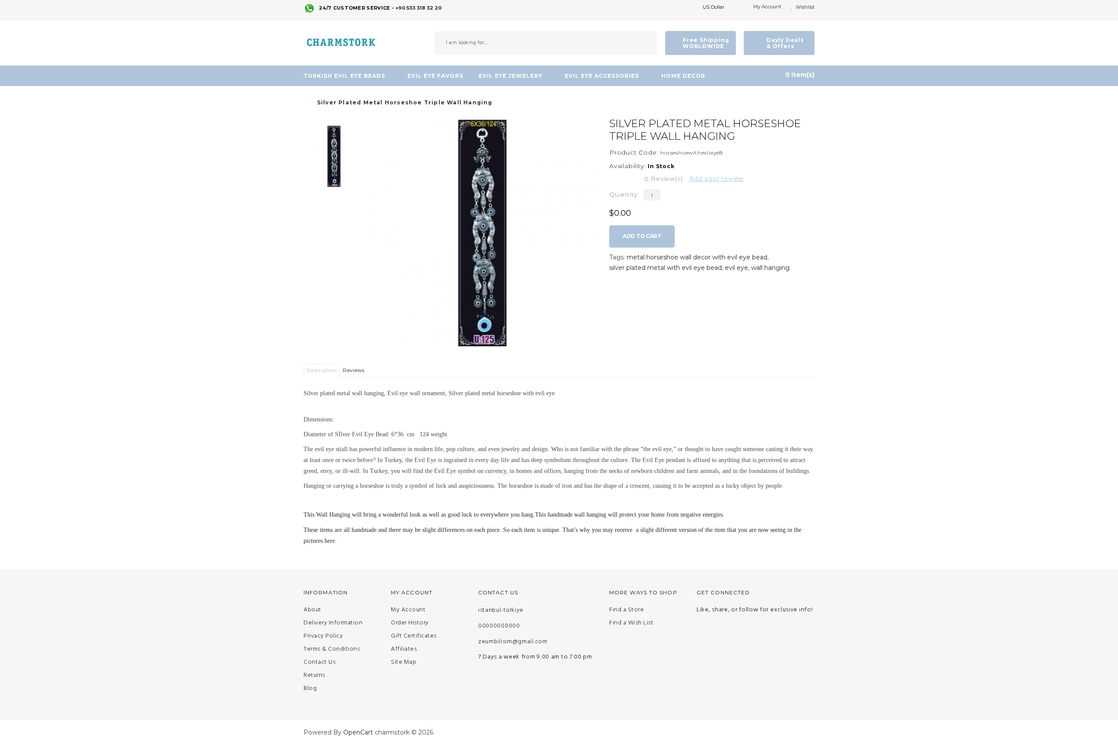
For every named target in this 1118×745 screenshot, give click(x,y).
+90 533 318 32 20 (418, 8)
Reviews (353, 370)
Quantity (623, 194)
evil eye (736, 268)
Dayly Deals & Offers (785, 43)
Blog (310, 688)
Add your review (716, 178)
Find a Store (626, 610)
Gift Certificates (414, 636)
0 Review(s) (663, 178)
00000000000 (499, 626)
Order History (410, 623)
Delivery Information (333, 623)
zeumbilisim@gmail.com (513, 642)
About (312, 610)
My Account (408, 610)
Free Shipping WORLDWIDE (706, 43)
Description (322, 370)
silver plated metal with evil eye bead (665, 268)
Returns (314, 675)
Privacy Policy (323, 636)
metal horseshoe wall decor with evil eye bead (697, 257)
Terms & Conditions (332, 649)
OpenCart (358, 732)
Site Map (403, 662)
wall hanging (770, 268)
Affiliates (404, 649)
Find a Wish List (631, 623)
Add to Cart (642, 236)
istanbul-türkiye (501, 610)
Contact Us (319, 662)
